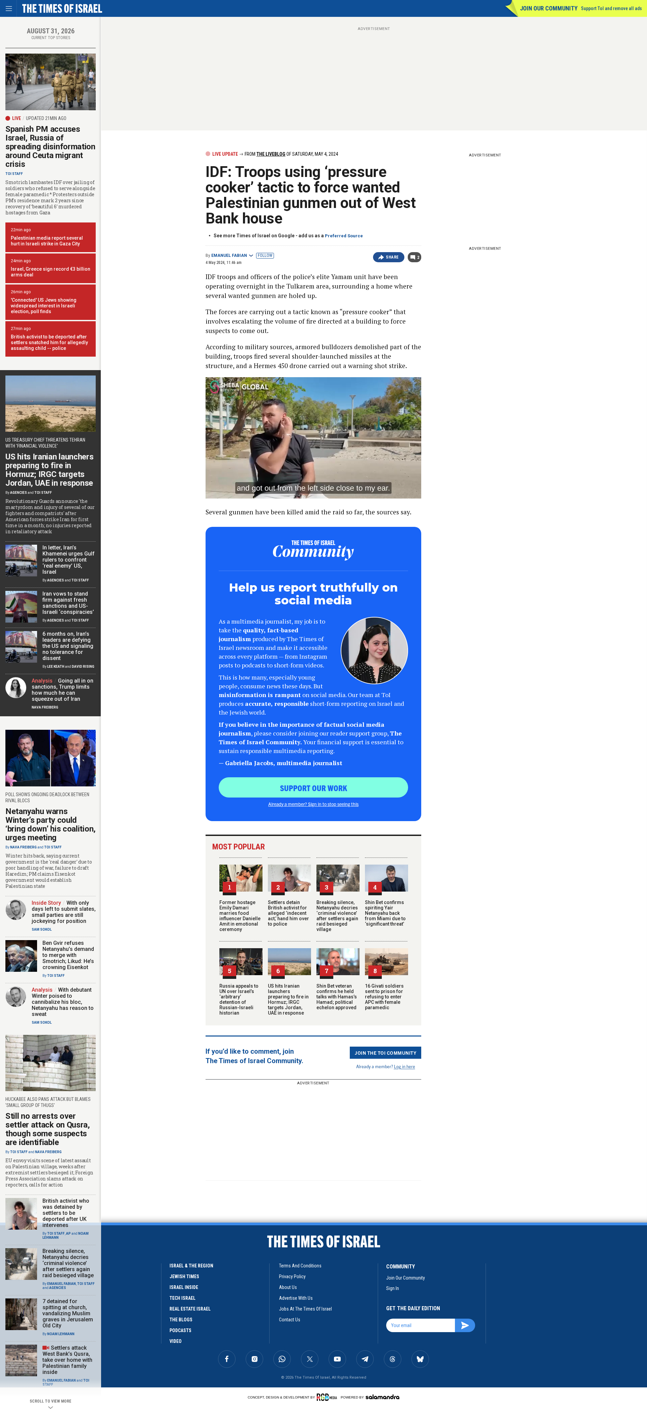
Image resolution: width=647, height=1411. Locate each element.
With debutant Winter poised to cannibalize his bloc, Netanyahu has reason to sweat (63, 1002)
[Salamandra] (382, 1396)
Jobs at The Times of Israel (305, 1309)
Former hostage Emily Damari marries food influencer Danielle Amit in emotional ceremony (239, 916)
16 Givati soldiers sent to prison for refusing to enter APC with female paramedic (384, 996)
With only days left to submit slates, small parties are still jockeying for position (64, 912)
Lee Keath (55, 666)
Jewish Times (184, 1276)
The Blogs (181, 1319)
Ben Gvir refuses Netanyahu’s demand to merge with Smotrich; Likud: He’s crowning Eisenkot (68, 955)
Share (392, 257)
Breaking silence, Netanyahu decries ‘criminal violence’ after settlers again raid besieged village (337, 916)
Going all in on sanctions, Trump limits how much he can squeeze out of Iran (62, 690)
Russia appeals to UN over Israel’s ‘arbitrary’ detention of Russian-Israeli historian (238, 999)
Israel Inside (184, 1287)
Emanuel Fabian (229, 255)
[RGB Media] (328, 1397)
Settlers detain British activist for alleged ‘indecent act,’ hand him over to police (288, 913)
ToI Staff (14, 174)
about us (288, 1287)
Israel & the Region (191, 1265)
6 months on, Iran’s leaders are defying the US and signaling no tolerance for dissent (67, 646)
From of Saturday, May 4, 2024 (291, 154)
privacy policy (292, 1276)
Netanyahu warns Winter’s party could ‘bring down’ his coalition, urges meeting (50, 824)
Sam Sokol (42, 929)
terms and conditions (300, 1265)
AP (68, 1233)
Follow (265, 255)
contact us (289, 1319)
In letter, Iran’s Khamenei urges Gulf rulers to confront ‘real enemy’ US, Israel (68, 559)
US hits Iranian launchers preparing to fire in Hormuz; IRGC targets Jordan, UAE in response (288, 999)
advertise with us (296, 1298)
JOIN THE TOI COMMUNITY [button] (385, 1053)
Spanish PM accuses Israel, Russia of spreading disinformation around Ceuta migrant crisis (50, 147)
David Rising (83, 666)
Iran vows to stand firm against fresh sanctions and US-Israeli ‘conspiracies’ (68, 603)
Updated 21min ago (46, 118)
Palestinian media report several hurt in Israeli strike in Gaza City (47, 240)
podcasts (180, 1330)
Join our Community (549, 8)
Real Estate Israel (190, 1309)
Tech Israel (182, 1298)
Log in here (404, 1066)
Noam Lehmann (60, 1334)
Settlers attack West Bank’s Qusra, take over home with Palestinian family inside (67, 1360)
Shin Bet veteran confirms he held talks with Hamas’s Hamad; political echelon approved (336, 996)
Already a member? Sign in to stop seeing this (313, 804)
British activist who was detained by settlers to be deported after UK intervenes (65, 1213)
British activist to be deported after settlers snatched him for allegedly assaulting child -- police (49, 342)
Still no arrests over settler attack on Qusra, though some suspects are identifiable (47, 1129)
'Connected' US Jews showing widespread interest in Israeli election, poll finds (43, 305)
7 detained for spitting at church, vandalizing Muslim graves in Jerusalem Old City (67, 1313)
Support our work (313, 788)
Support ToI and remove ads (611, 8)
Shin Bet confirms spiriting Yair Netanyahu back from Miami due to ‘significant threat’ (385, 913)
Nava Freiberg (45, 707)
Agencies (18, 492)
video (176, 1341)
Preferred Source (344, 235)
